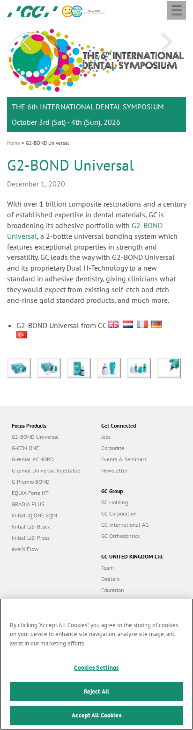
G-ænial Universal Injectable (46, 470)
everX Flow (25, 548)
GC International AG (124, 524)
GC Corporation (119, 513)
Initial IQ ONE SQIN (34, 515)
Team (107, 567)
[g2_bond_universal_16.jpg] (52, 367)
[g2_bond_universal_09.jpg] (142, 367)
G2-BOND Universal (35, 436)
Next (167, 42)
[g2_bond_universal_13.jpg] (82, 367)
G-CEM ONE (25, 447)
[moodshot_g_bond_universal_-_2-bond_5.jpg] (171, 367)
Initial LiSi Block (31, 526)
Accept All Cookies (96, 715)
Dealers (110, 578)
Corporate (112, 447)
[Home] (32, 11)
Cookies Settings (96, 668)
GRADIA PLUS (28, 504)
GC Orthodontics (120, 535)
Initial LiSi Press (31, 537)
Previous (26, 42)
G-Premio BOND (31, 481)
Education (112, 590)
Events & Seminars (124, 459)
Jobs (106, 436)
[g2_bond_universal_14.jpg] (22, 367)
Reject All (96, 691)
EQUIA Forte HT (30, 492)
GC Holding (114, 502)
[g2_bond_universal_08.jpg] (112, 367)
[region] (96, 664)
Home (13, 143)
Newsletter (114, 470)
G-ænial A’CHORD (33, 459)
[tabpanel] (96, 78)
